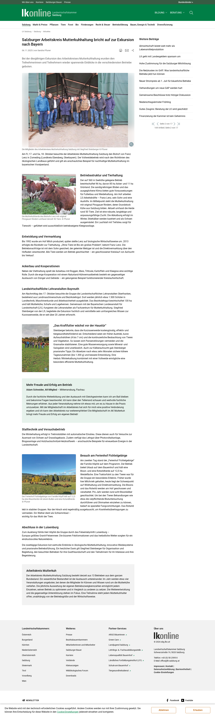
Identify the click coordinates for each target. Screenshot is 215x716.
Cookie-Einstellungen (164, 672)
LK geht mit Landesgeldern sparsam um (159, 56)
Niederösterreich (29, 650)
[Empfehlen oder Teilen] (132, 50)
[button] (161, 12)
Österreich (26, 634)
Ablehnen (164, 710)
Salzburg (26, 660)
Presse (67, 2)
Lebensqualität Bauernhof (120, 655)
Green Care (114, 640)
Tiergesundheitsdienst (119, 670)
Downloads (71, 676)
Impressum (159, 666)
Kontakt (169, 666)
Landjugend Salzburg (118, 645)
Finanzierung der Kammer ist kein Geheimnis (162, 116)
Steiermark (27, 665)
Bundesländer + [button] (185, 2)
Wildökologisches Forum (77, 670)
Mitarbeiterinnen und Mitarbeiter (80, 645)
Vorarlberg (27, 676)
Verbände (70, 660)
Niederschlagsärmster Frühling (155, 102)
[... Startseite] (49, 13)
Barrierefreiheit (183, 669)
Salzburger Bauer (54, 2)
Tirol (24, 670)
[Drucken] (120, 50)
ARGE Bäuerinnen (117, 634)
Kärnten (25, 645)
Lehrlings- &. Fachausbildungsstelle (125, 650)
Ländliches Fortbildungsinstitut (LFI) (125, 660)
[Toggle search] (191, 12)
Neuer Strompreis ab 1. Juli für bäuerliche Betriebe (165, 81)
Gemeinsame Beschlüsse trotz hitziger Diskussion (165, 95)
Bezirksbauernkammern (77, 640)
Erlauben (198, 710)
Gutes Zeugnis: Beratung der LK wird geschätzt (163, 109)
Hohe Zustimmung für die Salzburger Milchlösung (165, 63)
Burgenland (27, 640)
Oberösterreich (28, 655)
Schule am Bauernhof (118, 665)
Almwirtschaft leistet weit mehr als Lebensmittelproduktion (157, 48)
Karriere (39, 2)
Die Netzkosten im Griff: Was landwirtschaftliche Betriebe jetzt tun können (164, 72)
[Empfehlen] (127, 50)
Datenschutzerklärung (164, 669)
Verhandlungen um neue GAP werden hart (160, 88)
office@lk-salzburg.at (170, 661)
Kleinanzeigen (72, 665)
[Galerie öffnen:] (78, 110)
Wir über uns (27, 2)
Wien (24, 681)
